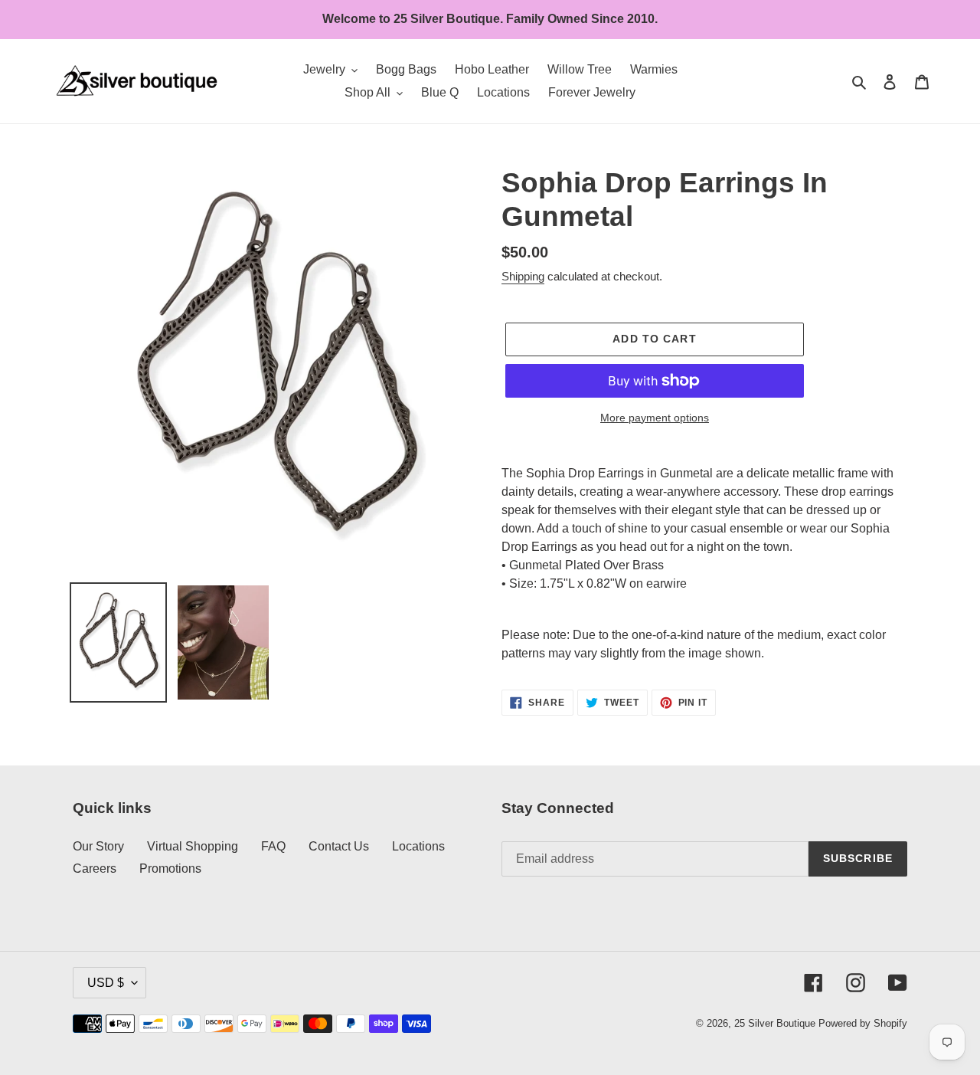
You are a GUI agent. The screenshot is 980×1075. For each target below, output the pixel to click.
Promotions (170, 868)
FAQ (273, 846)
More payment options (654, 417)
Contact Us (339, 846)
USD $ (105, 982)
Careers (94, 868)
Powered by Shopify (862, 1023)
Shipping (522, 276)
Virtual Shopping (192, 846)
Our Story (98, 846)
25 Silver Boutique (774, 1023)
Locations (418, 846)
